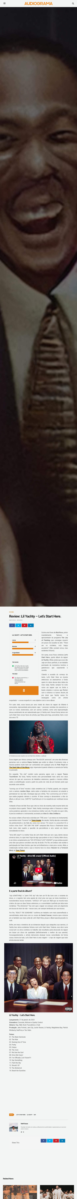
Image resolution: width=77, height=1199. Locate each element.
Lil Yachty (29, 1114)
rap (35, 1114)
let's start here (20, 1114)
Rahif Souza (12, 620)
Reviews (11, 612)
